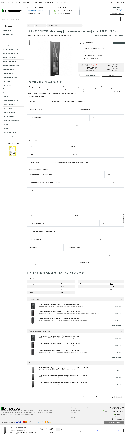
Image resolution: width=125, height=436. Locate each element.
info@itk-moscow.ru (116, 419)
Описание (67, 431)
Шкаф (111, 284)
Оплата (27, 2)
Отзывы (74, 431)
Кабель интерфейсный (10, 50)
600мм (111, 290)
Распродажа (74, 408)
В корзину (112, 75)
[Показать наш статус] (13, 151)
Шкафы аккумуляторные (11, 136)
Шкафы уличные (8, 108)
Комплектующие (8, 69)
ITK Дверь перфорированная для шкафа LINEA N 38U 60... (23, 433)
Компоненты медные (10, 77)
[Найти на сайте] (122, 19)
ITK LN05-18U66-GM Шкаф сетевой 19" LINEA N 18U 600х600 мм (59, 311)
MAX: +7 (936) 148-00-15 (64, 10)
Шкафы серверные (9, 112)
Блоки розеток (8, 34)
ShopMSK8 (119, 414)
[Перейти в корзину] (111, 9)
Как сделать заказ (83, 431)
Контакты (50, 2)
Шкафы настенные (9, 104)
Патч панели (7, 85)
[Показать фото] (30, 42)
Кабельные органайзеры (11, 120)
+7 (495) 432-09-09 (35, 8)
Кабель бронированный (11, 46)
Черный (112, 287)
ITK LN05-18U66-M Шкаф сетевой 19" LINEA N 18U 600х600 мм (59, 318)
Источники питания (9, 132)
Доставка (38, 2)
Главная (30, 26)
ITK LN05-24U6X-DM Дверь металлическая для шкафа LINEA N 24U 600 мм (63, 382)
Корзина (103, 430)
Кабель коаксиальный (10, 53)
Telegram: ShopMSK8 (63, 13)
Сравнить (94, 430)
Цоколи (5, 124)
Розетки (5, 93)
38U (62, 292)
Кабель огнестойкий (9, 57)
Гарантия (17, 2)
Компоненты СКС (8, 73)
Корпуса (5, 128)
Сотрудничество (75, 410)
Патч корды (7, 81)
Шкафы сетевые (8, 116)
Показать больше (116, 325)
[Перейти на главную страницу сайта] (12, 10)
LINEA (111, 281)
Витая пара (6, 38)
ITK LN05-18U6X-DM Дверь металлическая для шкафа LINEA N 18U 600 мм (63, 375)
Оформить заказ (117, 13)
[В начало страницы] (122, 430)
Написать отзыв (87, 397)
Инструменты (7, 42)
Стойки (5, 97)
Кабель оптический (9, 61)
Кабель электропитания (11, 65)
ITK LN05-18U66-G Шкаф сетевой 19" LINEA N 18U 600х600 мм (59, 304)
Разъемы (6, 89)
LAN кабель (7, 30)
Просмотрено (114, 430)
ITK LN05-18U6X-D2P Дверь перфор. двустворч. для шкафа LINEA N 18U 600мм (64, 368)
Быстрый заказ (90, 75)
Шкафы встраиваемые (10, 100)
